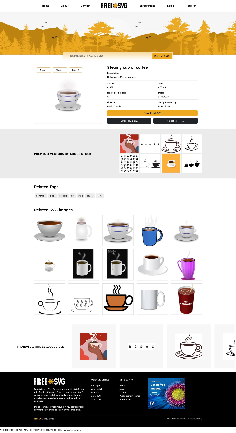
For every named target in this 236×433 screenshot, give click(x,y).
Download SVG (152, 113)
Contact (85, 5)
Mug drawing (77, 311)
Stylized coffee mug (46, 311)
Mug (141, 243)
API (168, 418)
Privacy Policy (196, 418)
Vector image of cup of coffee (118, 241)
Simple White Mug (147, 311)
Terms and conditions (180, 418)
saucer (90, 196)
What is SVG (97, 389)
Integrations (147, 5)
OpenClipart (164, 106)
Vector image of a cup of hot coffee (118, 275)
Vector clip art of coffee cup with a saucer (152, 275)
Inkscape (95, 385)
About (64, 5)
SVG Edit (95, 392)
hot (72, 196)
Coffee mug (179, 243)
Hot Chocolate (180, 311)
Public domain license (129, 396)
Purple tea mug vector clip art (186, 275)
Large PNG (129, 121)
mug (80, 196)
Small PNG (175, 121)
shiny (100, 196)
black (52, 196)
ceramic (63, 196)
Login (170, 5)
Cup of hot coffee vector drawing (84, 275)
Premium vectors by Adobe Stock (62, 154)
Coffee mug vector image (83, 243)
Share (42, 70)
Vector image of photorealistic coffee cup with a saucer (50, 240)
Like (75, 70)
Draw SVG (96, 396)
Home (45, 5)
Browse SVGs (162, 56)
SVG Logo (96, 399)
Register (191, 5)
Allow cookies (72, 430)
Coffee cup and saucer (48, 277)
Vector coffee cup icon (116, 311)
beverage (41, 196)
